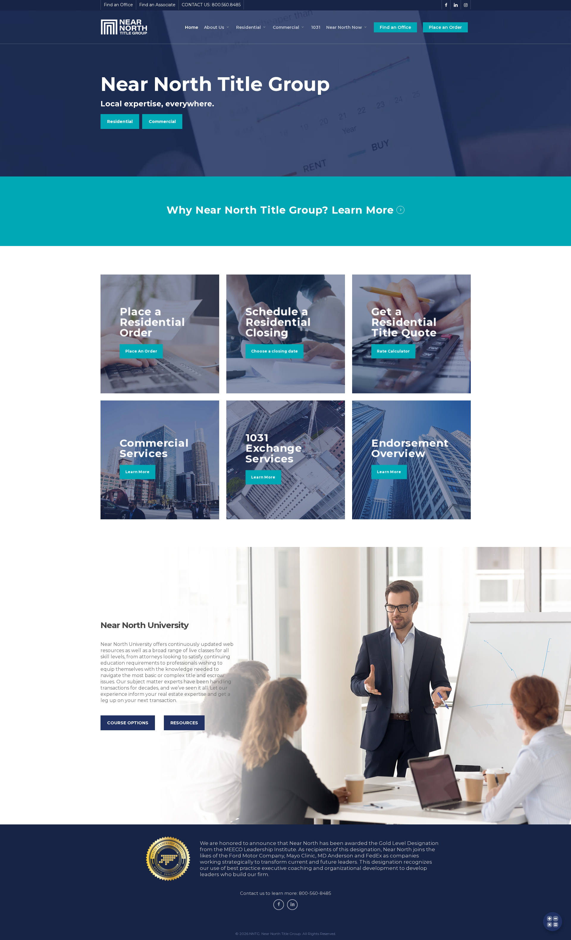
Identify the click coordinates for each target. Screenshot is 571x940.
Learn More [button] (363, 210)
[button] (120, 121)
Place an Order (445, 27)
